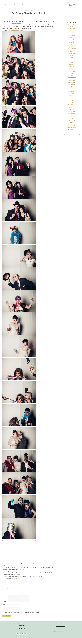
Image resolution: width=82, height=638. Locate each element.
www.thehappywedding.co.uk (38, 572)
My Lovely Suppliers (71, 86)
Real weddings (32, 10)
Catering (72, 39)
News (71, 89)
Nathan (71, 87)
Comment (4, 601)
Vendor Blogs (72, 115)
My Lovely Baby (71, 80)
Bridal (71, 33)
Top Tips (72, 109)
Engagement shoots (71, 50)
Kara (72, 73)
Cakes (71, 37)
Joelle (71, 69)
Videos (71, 122)
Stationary (71, 98)
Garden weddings (72, 60)
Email (4, 607)
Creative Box (50, 572)
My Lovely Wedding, (17, 23)
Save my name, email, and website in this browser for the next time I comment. (21, 612)
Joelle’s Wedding (25, 10)
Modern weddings (72, 77)
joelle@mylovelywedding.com (21, 625)
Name (4, 604)
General (72, 62)
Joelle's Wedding (71, 71)
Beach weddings (71, 28)
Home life (72, 66)
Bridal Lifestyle (71, 35)
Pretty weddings (71, 95)
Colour (71, 46)
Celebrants (71, 42)
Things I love (72, 107)
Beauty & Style (71, 31)
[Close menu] (68, 2)
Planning (72, 93)
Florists (71, 55)
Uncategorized (72, 111)
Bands (71, 26)
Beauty (71, 30)
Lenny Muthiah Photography (16, 30)
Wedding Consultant (71, 125)
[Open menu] (66, 4)
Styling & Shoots (71, 104)
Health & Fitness (71, 64)
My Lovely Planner (72, 84)
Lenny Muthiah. (15, 578)
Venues (71, 118)
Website (4, 609)
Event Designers (71, 51)
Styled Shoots (72, 102)
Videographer (72, 120)
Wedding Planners (72, 127)
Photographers (71, 91)
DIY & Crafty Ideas (72, 48)
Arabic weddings (71, 24)
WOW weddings (71, 129)
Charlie (71, 44)
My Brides (72, 78)
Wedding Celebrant (71, 124)
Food (72, 59)
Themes (72, 106)
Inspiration (71, 68)
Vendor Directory (71, 116)
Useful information (72, 113)
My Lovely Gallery (72, 82)
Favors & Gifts (72, 53)
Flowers (71, 57)
